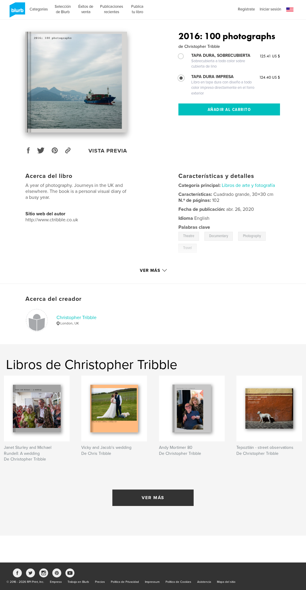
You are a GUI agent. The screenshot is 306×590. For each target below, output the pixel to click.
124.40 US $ (269, 77)
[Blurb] (16, 12)
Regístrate (246, 9)
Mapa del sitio (226, 582)
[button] (289, 9)
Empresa (56, 582)
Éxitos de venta (85, 9)
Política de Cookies (178, 582)
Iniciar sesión (270, 9)
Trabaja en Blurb (78, 582)
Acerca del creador (53, 299)
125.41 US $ (269, 56)
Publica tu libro (137, 9)
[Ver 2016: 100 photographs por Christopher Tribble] (76, 82)
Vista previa (107, 150)
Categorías (39, 9)
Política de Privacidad (125, 582)
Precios (100, 582)
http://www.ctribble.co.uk (51, 220)
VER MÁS (153, 497)
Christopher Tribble (76, 318)
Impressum (152, 582)
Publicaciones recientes (111, 9)
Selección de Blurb (63, 9)
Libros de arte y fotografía (248, 185)
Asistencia (204, 582)
